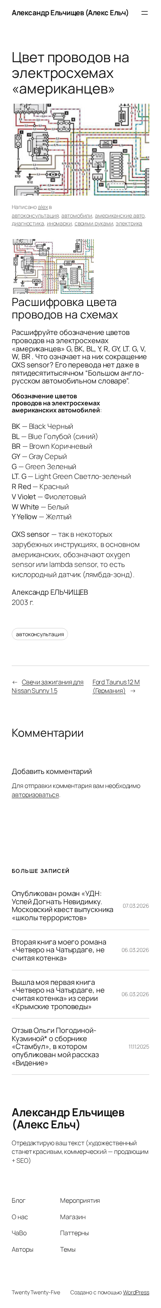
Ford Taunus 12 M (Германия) (116, 686)
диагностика (28, 223)
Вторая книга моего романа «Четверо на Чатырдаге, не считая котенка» (59, 950)
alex (43, 207)
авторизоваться (35, 794)
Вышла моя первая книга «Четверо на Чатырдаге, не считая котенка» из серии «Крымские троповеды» (58, 994)
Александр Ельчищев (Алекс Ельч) (70, 12)
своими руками (94, 223)
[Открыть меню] (144, 13)
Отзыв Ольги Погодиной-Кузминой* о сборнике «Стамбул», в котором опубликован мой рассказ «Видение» (55, 1046)
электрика (129, 223)
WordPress (136, 1292)
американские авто (120, 215)
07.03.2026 (136, 905)
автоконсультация (35, 215)
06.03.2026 (135, 950)
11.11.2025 (139, 1046)
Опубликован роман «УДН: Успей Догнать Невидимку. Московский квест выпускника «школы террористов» (62, 905)
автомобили (76, 215)
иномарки (59, 223)
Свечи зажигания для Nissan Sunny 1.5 (48, 686)
